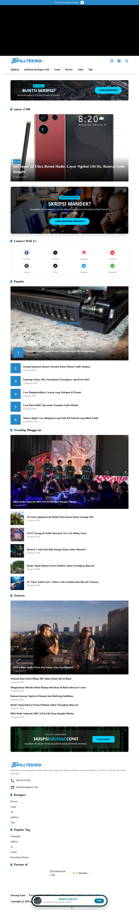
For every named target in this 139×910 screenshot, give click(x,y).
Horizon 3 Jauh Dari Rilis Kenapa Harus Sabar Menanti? (56, 549)
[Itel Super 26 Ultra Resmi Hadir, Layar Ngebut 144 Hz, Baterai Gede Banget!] (69, 147)
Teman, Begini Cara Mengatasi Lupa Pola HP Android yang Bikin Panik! (61, 418)
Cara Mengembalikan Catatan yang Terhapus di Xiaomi (52, 392)
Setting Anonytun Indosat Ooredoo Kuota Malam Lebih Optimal (56, 366)
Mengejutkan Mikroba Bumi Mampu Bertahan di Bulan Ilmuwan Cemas (48, 687)
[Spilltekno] (27, 60)
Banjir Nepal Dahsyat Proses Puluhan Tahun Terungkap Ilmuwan (61, 566)
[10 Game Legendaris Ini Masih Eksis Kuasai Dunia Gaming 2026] (17, 518)
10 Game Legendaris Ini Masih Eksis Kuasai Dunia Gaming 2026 (60, 517)
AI (12, 812)
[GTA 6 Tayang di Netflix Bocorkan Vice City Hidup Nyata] (17, 534)
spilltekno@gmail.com (27, 787)
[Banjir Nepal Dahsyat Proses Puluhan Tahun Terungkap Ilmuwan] (17, 567)
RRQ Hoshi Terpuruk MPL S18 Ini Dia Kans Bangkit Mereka (42, 713)
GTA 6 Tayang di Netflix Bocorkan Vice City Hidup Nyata (56, 533)
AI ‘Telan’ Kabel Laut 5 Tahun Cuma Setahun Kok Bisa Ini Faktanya (63, 582)
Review (17, 161)
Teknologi (15, 836)
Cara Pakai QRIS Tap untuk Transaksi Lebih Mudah (50, 405)
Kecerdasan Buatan (20, 857)
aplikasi (14, 841)
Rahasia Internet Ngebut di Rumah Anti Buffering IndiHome (42, 696)
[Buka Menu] (119, 61)
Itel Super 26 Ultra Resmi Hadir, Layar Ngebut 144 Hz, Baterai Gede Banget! (68, 169)
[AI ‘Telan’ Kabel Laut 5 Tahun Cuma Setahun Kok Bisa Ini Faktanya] (17, 583)
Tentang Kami (18, 895)
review (14, 852)
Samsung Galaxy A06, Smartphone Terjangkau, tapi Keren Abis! (56, 379)
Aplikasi (14, 817)
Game (13, 806)
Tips (13, 822)
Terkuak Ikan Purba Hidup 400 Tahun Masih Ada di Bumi (41, 678)
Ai (12, 847)
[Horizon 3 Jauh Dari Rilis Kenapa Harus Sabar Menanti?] (17, 551)
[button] (112, 61)
